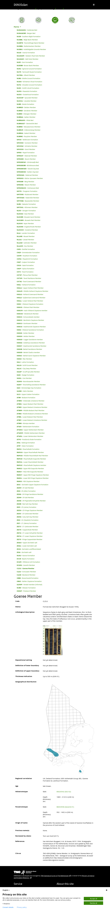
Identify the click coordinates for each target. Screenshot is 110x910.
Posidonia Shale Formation (29, 439)
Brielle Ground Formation (28, 78)
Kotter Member (25, 333)
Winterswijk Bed (28, 162)
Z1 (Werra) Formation (27, 523)
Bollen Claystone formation (29, 581)
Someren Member (27, 143)
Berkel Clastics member (28, 352)
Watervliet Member (28, 198)
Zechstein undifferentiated (29, 549)
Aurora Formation (26, 555)
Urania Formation (26, 52)
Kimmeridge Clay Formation (29, 388)
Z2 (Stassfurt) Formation (27, 520)
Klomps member (26, 423)
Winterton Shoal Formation (29, 81)
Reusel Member (26, 236)
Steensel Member (27, 156)
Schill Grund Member (27, 365)
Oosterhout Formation (28, 94)
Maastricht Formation (27, 259)
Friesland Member (26, 591)
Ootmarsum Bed (28, 188)
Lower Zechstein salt (27, 546)
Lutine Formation (25, 362)
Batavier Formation (26, 204)
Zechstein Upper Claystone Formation (32, 484)
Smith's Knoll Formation (28, 88)
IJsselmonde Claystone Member (31, 327)
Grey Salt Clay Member (27, 517)
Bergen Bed (26, 33)
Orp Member (25, 246)
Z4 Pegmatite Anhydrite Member (31, 501)
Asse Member (25, 214)
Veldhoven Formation (27, 140)
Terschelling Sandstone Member (31, 385)
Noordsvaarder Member (28, 381)
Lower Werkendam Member (30, 436)
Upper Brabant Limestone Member (32, 407)
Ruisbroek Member (27, 194)
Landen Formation (26, 233)
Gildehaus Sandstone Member (31, 343)
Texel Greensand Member (29, 281)
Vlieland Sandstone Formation (30, 330)
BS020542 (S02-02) (64, 792)
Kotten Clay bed (27, 172)
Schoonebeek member (28, 317)
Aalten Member (26, 117)
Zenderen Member (27, 111)
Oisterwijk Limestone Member (30, 401)
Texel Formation (25, 272)
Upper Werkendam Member (30, 430)
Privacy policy (22, 907)
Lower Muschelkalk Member (30, 462)
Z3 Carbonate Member (27, 513)
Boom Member (26, 159)
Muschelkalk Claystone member (31, 465)
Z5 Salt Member (25, 488)
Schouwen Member (26, 572)
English (5, 890)
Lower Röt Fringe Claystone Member (33, 478)
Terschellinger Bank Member (30, 43)
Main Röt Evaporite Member (30, 472)
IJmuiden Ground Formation (29, 85)
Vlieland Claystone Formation (30, 304)
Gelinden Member (27, 243)
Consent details (8, 907)
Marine (59, 9)
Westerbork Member (28, 314)
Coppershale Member (27, 530)
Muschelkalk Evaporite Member (31, 459)
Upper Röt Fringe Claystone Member (33, 475)
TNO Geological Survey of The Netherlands (55, 876)
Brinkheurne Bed (28, 165)
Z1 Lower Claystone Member (30, 536)
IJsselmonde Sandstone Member (31, 346)
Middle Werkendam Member (31, 433)
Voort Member (26, 149)
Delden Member (26, 107)
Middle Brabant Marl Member (30, 410)
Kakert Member (26, 133)
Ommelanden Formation (28, 252)
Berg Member (25, 181)
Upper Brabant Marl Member (30, 404)
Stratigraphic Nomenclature (24, 9)
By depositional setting (45, 9)
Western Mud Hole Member (31, 56)
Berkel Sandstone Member (29, 349)
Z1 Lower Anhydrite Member (30, 533)
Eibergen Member (26, 114)
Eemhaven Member (27, 323)
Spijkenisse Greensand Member (31, 297)
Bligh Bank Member (27, 40)
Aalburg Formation (26, 443)
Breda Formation (25, 104)
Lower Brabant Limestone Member (32, 420)
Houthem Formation (27, 256)
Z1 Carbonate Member (27, 526)
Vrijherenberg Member (28, 130)
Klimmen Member (27, 207)
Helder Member (26, 336)
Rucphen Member (27, 136)
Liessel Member (25, 239)
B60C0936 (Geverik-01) (65, 807)
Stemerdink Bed (27, 123)
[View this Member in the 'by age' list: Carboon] (38, 20)
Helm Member (25, 391)
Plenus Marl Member (27, 275)
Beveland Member (26, 575)
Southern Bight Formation (28, 36)
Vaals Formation (25, 265)
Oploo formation (25, 268)
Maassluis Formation (27, 91)
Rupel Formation (26, 152)
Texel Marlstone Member (29, 278)
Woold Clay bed (28, 169)
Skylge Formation (25, 375)
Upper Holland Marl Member (30, 288)
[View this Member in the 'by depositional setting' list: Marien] (55, 20)
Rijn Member (24, 359)
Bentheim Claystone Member (30, 320)
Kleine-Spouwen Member (30, 178)
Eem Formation (25, 62)
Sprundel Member (27, 98)
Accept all (93, 899)
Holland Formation (26, 285)
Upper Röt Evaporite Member (30, 468)
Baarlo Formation (25, 559)
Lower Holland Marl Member (30, 301)
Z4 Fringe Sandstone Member (30, 494)
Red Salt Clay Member (27, 504)
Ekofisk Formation (26, 249)
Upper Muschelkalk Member (30, 452)
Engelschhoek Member (29, 227)
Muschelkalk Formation (28, 449)
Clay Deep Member (26, 368)
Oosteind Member (27, 230)
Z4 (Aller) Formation (26, 491)
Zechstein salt (24, 552)
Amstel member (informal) (29, 584)
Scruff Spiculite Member (28, 372)
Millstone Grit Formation (28, 562)
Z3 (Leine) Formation (26, 507)
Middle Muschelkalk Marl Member (32, 455)
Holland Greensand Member (30, 294)
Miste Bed (25, 120)
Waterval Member (27, 175)
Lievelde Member (26, 101)
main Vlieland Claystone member (32, 310)
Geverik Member (26, 565)
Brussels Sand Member (28, 217)
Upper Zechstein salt (27, 543)
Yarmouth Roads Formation (29, 72)
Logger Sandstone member (30, 339)
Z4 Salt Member (25, 497)
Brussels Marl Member (28, 220)
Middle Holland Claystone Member (32, 291)
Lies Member (24, 378)
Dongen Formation (26, 210)
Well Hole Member (27, 59)
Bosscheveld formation (27, 578)
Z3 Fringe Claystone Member (30, 510)
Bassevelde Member (28, 201)
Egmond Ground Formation (29, 69)
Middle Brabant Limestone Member (32, 414)
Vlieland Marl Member (28, 307)
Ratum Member (26, 185)
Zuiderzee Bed (27, 30)
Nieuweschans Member (28, 127)
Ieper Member (25, 223)
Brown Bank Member (28, 65)
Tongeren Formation (27, 191)
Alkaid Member (26, 75)
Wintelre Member (27, 146)
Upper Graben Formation (28, 394)
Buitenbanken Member (29, 46)
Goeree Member (25, 568)
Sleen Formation (25, 446)
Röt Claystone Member (28, 481)
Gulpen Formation (26, 262)
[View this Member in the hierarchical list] (22, 20)
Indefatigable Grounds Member (31, 49)
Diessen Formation (26, 588)
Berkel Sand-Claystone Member (31, 356)
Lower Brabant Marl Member (30, 417)
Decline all (93, 903)
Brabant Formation (26, 397)
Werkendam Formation (28, 426)
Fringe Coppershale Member (29, 539)
